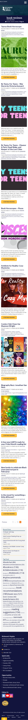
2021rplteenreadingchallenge (9, 588)
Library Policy (7, 665)
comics (2, 335)
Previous (4, 522)
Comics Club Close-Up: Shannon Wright (10, 325)
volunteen (8, 95)
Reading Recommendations (17, 32)
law (15, 605)
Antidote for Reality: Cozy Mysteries (12, 267)
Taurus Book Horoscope (11, 26)
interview (13, 335)
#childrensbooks (13, 570)
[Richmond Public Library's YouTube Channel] (7, 696)
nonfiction (8, 607)
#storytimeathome (16, 581)
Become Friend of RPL (9, 677)
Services (14, 717)
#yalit (22, 583)
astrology (8, 33)
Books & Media (10, 715)
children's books (14, 603)
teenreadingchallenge (8, 617)
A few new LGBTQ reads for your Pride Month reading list (13, 443)
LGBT (6, 394)
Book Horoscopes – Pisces (12, 208)
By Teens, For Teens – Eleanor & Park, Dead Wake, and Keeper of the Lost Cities (13, 147)
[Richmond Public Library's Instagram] (11, 696)
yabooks (15, 622)
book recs (11, 34)
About (3, 715)
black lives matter (11, 478)
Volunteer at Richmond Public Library (13, 685)
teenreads (3, 95)
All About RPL (7, 658)
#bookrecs (11, 567)
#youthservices (17, 585)
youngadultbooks (19, 626)
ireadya (20, 94)
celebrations (19, 601)
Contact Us (7, 649)
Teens (25, 91)
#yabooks (16, 583)
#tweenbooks (7, 583)
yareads (14, 624)
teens (8, 620)
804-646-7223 (7, 652)
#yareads (6, 585)
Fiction (20, 276)
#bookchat (9, 562)
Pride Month (3, 504)
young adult (9, 626)
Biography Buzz (20, 393)
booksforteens (8, 94)
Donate (5, 680)
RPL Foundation (7, 670)
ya (22, 620)
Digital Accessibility (8, 660)
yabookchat (7, 622)
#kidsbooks (16, 573)
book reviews (15, 21)
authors (17, 333)
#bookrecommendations (13, 564)
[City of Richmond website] (5, 703)
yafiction (7, 624)
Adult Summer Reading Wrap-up (12, 536)
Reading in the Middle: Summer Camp (13, 546)
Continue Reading (9, 77)
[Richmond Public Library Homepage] (7, 9)
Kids (8, 717)
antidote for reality (10, 274)
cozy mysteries (15, 276)
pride (8, 451)
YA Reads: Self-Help (8, 532)
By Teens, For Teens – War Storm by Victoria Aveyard (12, 85)
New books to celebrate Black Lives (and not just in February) (14, 469)
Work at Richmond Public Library (12, 687)
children (22, 334)
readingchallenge (7, 609)
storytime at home (12, 615)
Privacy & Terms (7, 668)
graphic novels (8, 335)
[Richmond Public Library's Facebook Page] (4, 696)
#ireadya (6, 573)
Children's (14, 331)
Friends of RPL (7, 663)
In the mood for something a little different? (13, 496)
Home (8, 21)
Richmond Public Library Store (11, 682)
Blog (17, 715)
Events (22, 715)
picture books (18, 607)
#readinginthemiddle (9, 575)
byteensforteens (14, 94)
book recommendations (12, 93)
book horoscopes (15, 33)
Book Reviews (8, 32)
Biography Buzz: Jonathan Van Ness (14, 386)
